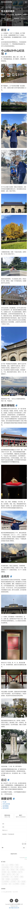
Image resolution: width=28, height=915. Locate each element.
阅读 (17, 874)
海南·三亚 (9, 874)
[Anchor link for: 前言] (7, 30)
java (7, 864)
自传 (21, 867)
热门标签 (3, 861)
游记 (8, 869)
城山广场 (20, 872)
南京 (14, 7)
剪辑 (3, 879)
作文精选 (22, 883)
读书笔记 (11, 864)
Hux (17, 906)
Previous (7, 816)
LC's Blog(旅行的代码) (6, 891)
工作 (12, 867)
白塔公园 (12, 869)
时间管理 (7, 879)
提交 (24, 847)
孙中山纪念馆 (6, 804)
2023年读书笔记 (5, 881)
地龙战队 (23, 881)
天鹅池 (21, 876)
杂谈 (3, 864)
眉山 (9, 872)
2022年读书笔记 (15, 879)
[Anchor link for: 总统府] (10, 576)
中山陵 (4, 802)
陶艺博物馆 (14, 872)
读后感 (3, 869)
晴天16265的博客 (6, 2)
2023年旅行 (8, 7)
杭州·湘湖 (4, 872)
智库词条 (16, 876)
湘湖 (17, 869)
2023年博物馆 (16, 883)
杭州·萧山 (22, 869)
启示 (11, 876)
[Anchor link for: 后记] (7, 780)
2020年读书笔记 (5, 867)
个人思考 (16, 867)
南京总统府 (6, 808)
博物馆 (3, 874)
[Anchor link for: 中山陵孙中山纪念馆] (5, 53)
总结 (13, 874)
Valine (26, 857)
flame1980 (15, 891)
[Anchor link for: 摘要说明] (13, 798)
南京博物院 (6, 806)
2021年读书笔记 (5, 876)
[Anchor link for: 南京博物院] (16, 405)
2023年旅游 (4, 883)
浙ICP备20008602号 (14, 907)
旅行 (3, 7)
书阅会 (16, 864)
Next (21, 816)
